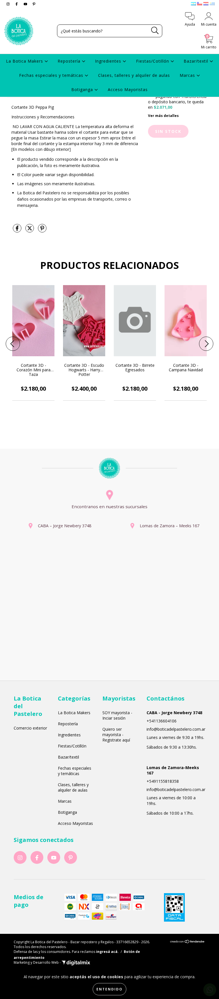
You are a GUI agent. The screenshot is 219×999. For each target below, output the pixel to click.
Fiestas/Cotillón (153, 61)
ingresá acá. (107, 951)
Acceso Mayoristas (128, 89)
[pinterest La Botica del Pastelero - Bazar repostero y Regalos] (34, 4)
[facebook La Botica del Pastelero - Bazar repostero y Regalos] (17, 4)
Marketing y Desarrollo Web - (38, 962)
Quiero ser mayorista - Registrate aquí (116, 734)
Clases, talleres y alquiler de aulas (134, 75)
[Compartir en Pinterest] (42, 230)
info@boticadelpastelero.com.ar (176, 729)
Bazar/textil (197, 61)
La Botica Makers (25, 61)
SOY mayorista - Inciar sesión (117, 715)
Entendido (109, 989)
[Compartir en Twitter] (30, 230)
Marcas (188, 75)
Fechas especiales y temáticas (52, 75)
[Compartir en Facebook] (18, 230)
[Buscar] (155, 30)
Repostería (70, 61)
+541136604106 (162, 721)
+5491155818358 (163, 781)
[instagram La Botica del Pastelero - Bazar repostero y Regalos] (8, 4)
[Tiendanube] (187, 942)
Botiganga (82, 89)
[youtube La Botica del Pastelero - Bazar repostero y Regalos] (26, 4)
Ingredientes (109, 61)
